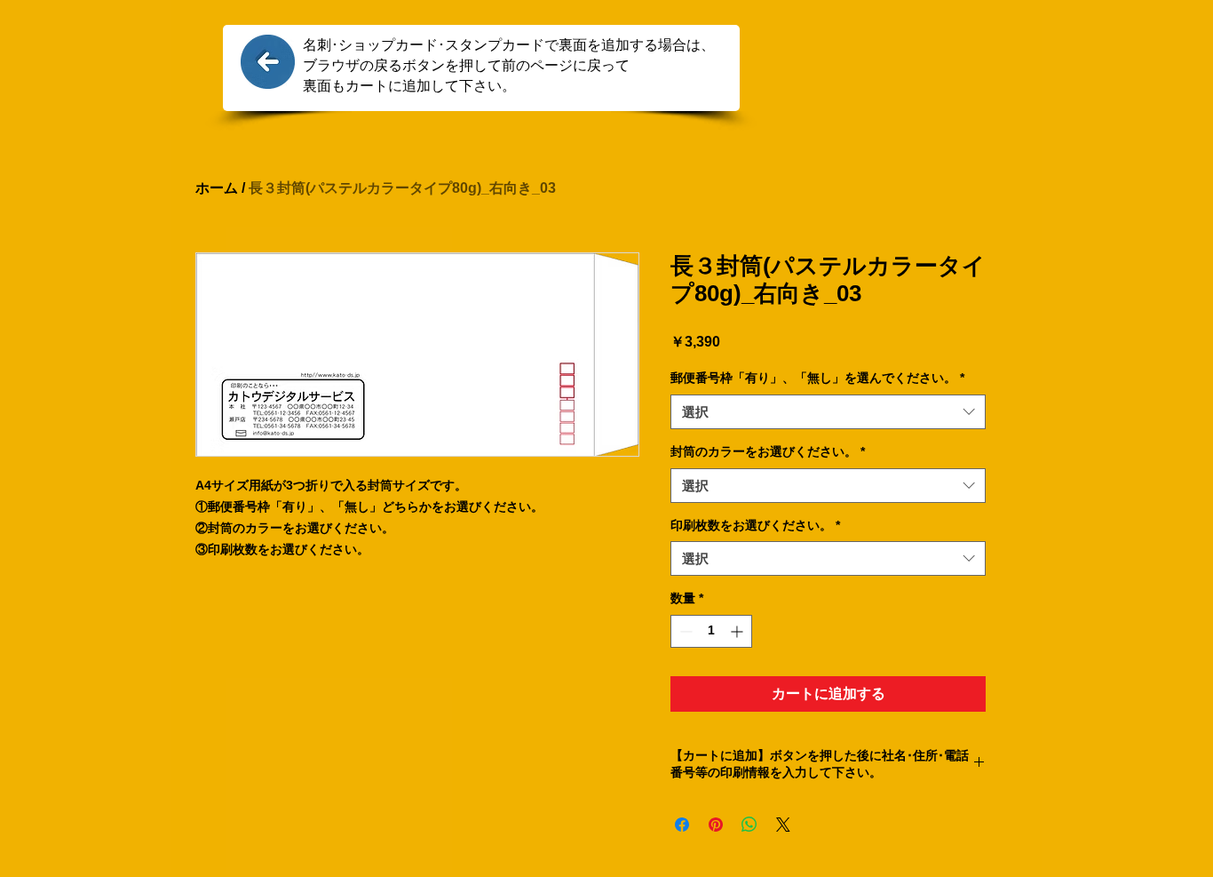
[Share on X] (783, 824)
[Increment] (738, 631)
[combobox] (828, 412)
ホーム (216, 187)
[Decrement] (684, 631)
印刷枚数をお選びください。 (755, 525)
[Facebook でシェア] (682, 824)
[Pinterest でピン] (715, 824)
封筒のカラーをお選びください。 (767, 451)
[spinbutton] (711, 631)
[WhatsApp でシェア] (749, 824)
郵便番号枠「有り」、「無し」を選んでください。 (817, 378)
